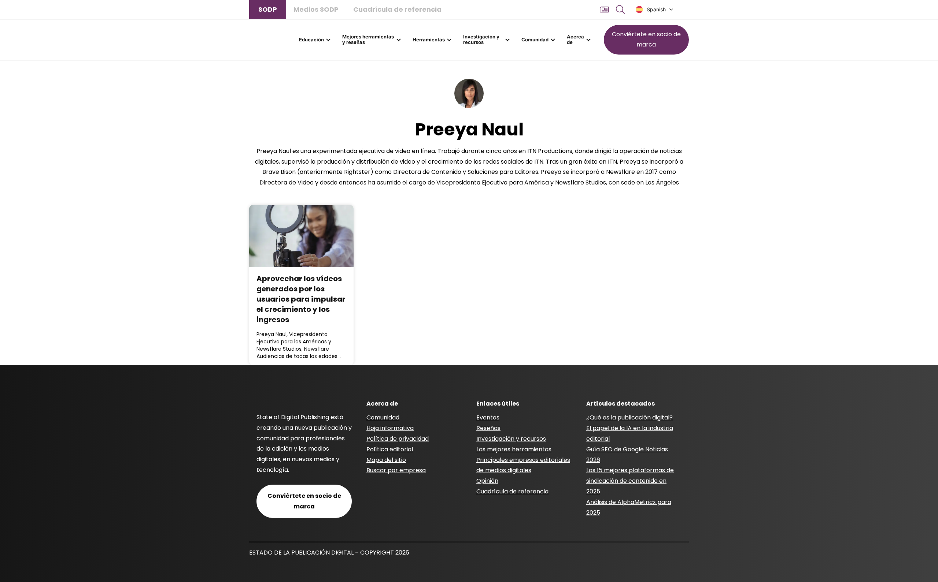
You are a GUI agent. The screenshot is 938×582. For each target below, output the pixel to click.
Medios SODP (316, 9)
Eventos (487, 417)
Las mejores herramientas (513, 449)
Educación (311, 39)
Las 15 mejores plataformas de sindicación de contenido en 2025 (630, 481)
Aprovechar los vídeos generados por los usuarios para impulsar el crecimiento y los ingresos (301, 299)
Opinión (487, 481)
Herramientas (429, 39)
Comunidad (535, 39)
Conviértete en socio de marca (646, 39)
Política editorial (389, 449)
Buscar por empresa (396, 470)
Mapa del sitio (386, 460)
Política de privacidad (397, 438)
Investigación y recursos (481, 39)
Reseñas (488, 428)
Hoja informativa (390, 428)
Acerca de (575, 39)
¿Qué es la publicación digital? (629, 417)
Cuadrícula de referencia (397, 9)
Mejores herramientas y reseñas (368, 39)
